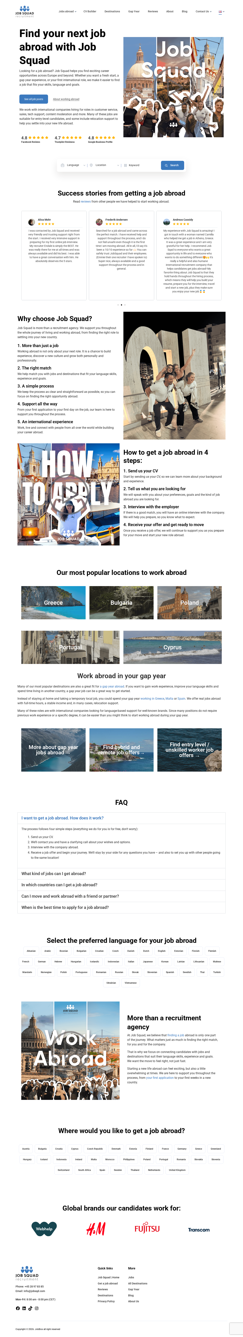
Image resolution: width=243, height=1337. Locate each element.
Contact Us (202, 11)
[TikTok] (30, 1308)
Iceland (44, 1159)
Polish (63, 972)
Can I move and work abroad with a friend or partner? (70, 896)
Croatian (99, 951)
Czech (115, 951)
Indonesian (113, 961)
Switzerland (63, 1170)
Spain (181, 698)
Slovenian (152, 972)
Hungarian (76, 961)
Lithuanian (198, 961)
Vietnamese (130, 983)
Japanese (148, 961)
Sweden (118, 1170)
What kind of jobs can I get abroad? (53, 873)
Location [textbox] (101, 165)
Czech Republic (95, 1149)
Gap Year (134, 11)
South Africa (84, 1170)
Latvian (181, 961)
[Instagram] (36, 1308)
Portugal (163, 1159)
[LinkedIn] (24, 1308)
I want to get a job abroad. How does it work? (62, 818)
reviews (86, 201)
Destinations (112, 11)
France (165, 1149)
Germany (182, 1149)
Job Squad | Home (108, 1277)
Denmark (116, 1149)
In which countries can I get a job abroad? (59, 884)
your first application (160, 1078)
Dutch (146, 951)
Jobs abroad (66, 11)
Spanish (170, 972)
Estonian (178, 951)
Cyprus (74, 1149)
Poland (147, 1159)
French (25, 961)
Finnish (196, 951)
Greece (198, 1149)
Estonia (133, 1149)
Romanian (101, 972)
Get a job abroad (108, 1283)
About (170, 11)
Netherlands (154, 1170)
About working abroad (66, 99)
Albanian (31, 951)
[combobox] (76, 165)
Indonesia (61, 1159)
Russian (119, 972)
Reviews (153, 11)
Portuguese (81, 972)
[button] (118, 304)
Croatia (58, 1149)
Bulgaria (42, 1149)
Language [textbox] (73, 165)
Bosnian (64, 951)
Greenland (216, 1149)
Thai (202, 972)
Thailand (135, 1170)
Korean (165, 961)
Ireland (78, 1159)
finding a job (175, 1035)
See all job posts (33, 99)
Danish (130, 951)
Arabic (47, 951)
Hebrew (58, 961)
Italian (131, 961)
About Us (133, 1301)
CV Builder (90, 11)
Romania (181, 1159)
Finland (149, 1149)
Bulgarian (81, 951)
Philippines (129, 1159)
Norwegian (46, 972)
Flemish (212, 951)
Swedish (187, 972)
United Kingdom (177, 1170)
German (42, 961)
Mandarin (27, 972)
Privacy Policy (106, 1301)
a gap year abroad (111, 686)
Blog (184, 11)
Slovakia (198, 1159)
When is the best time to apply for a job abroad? (65, 907)
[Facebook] (18, 1308)
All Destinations (137, 1283)
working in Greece (152, 698)
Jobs (131, 1277)
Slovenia (215, 1159)
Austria (25, 1149)
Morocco (109, 1159)
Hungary (27, 1159)
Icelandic (94, 961)
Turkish (217, 972)
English (162, 951)
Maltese (217, 961)
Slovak (135, 972)
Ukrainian (111, 983)
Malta (169, 698)
